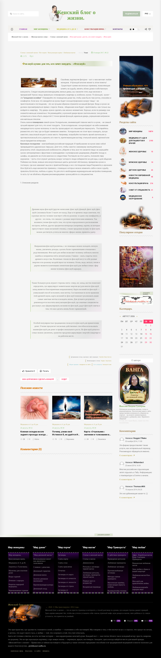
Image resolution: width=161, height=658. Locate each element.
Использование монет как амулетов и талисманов (42, 561)
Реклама (28, 651)
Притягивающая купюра (43, 585)
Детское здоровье (137, 170)
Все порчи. (128, 279)
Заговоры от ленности (67, 582)
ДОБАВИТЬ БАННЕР (146, 293)
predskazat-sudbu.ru (37, 646)
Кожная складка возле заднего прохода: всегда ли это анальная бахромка (34, 434)
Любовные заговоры (116, 567)
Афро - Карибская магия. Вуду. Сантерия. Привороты (142, 557)
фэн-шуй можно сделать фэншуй (38, 379)
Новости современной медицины (139, 176)
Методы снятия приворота (114, 578)
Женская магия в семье (39, 37)
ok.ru (148, 621)
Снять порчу (63, 559)
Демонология (88, 563)
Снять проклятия (65, 567)
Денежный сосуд (40, 589)
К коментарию (125, 455)
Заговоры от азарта (65, 575)
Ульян (86, 53)
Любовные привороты (117, 563)
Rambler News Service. (105, 357)
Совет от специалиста (139, 190)
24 (122, 342)
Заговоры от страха (66, 586)
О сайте (37, 651)
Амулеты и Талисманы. (18, 567)
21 (141, 338)
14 (141, 334)
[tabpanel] (136, 76)
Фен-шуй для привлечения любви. (140, 582)
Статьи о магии (89, 559)
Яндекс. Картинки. (106, 361)
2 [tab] (128, 283)
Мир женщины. (15, 555)
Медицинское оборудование (135, 197)
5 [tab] (140, 92)
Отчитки (61, 571)
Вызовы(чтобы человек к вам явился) (117, 592)
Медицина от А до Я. (17, 563)
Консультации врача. (17, 559)
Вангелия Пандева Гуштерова (132, 406)
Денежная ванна (40, 575)
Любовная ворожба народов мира (140, 588)
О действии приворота (117, 555)
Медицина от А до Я (66, 29)
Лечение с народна (16, 581)
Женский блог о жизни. (76, 15)
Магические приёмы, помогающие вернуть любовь (116, 585)
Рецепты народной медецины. (16, 585)
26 (131, 342)
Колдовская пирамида (92, 587)
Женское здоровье (137, 152)
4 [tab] (136, 283)
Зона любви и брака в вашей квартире (141, 570)
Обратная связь (17, 651)
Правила (46, 651)
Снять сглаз (62, 563)
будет (64, 379)
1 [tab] (124, 283)
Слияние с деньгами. (41, 567)
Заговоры (62, 555)
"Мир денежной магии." (43, 555)
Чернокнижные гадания (18, 590)
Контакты (118, 29)
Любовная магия (69, 53)
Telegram (132, 621)
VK (116, 621)
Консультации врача (94, 29)
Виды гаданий (14, 577)
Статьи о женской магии (59, 37)
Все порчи (43, 53)
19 (131, 338)
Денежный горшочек (41, 571)
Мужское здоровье (138, 162)
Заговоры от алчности (67, 578)
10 (122, 334)
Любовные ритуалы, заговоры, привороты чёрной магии (91, 575)
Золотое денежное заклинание (40, 580)
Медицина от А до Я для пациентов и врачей (138, 140)
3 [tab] (132, 283)
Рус (147, 14)
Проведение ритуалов (116, 559)
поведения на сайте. (85, 364)
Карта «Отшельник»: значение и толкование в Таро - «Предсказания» (96, 434)
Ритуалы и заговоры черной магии (91, 568)
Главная (23, 29)
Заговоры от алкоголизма (63, 591)
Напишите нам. (107, 364)
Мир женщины (41, 29)
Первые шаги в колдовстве (89, 582)
